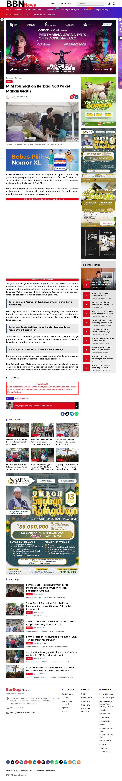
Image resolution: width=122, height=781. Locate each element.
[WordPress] (21, 762)
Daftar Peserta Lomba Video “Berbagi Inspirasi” (106, 704)
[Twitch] (48, 762)
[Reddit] (30, 762)
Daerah (65, 698)
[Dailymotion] (74, 762)
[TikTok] (61, 762)
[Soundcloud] (70, 762)
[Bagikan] (76, 97)
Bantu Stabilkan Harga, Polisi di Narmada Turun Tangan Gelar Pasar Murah (16, 466)
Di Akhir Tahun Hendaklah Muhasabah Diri (103, 339)
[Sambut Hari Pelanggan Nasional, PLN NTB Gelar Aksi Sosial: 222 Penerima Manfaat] (42, 455)
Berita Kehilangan (106, 698)
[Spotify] (52, 762)
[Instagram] (26, 762)
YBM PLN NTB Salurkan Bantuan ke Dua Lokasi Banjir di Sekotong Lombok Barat (65, 442)
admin (14, 96)
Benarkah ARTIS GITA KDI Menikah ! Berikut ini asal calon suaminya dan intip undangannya (103, 312)
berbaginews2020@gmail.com (23, 712)
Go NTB (65, 711)
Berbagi (9, 82)
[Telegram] (72, 414)
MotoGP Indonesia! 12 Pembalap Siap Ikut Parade (101, 366)
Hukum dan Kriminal (67, 702)
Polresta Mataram (85, 710)
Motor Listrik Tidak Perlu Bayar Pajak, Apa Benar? (102, 357)
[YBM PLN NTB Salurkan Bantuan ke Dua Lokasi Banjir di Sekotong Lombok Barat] (67, 430)
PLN (84, 694)
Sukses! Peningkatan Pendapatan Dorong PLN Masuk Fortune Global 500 (102, 303)
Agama (65, 707)
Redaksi (102, 744)
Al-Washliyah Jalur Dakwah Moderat (100, 294)
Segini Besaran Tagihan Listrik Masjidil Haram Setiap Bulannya (102, 348)
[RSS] (79, 762)
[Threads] (43, 762)
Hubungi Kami (105, 714)
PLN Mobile (87, 698)
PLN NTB (86, 701)
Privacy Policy (105, 741)
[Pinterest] (17, 762)
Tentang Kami (105, 748)
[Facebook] (63, 414)
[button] (103, 3)
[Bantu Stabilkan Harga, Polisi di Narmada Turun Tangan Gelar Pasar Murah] (17, 455)
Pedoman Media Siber (45, 770)
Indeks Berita (104, 717)
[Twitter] (67, 414)
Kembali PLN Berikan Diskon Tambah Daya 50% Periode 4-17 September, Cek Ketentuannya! (101, 330)
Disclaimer (103, 710)
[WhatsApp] (76, 414)
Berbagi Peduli (22, 398)
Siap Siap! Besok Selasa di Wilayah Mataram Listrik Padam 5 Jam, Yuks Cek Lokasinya (67, 466)
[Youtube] (39, 762)
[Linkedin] (34, 762)
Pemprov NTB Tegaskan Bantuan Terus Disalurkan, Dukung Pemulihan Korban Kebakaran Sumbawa (17, 442)
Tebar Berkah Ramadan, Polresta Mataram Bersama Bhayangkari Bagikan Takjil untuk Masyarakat (41, 442)
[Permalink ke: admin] (9, 97)
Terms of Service (106, 752)
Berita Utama (67, 694)
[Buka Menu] (114, 3)
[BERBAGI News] (21, 3)
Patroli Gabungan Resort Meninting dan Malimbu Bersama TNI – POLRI (102, 321)
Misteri (102, 725)
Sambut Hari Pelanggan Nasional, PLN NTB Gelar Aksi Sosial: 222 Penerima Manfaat (42, 466)
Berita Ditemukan (106, 694)
